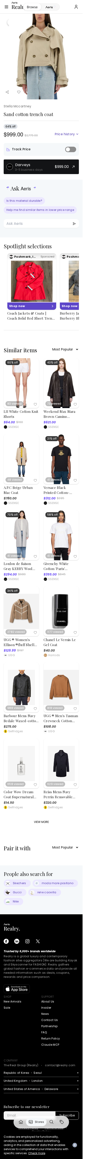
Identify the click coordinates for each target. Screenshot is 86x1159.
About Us (47, 1001)
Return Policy (50, 1038)
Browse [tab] (32, 7)
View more (41, 822)
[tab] (50, 7)
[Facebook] (6, 941)
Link (21, 1122)
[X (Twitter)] (37, 941)
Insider (46, 1008)
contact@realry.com (60, 1065)
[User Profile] (76, 7)
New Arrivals (12, 1001)
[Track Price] (70, 149)
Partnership (49, 1026)
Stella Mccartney (17, 106)
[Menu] (6, 7)
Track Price (21, 149)
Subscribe (67, 1115)
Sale (7, 1008)
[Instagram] (27, 941)
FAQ (44, 1032)
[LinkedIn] (16, 941)
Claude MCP (50, 1045)
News (45, 1014)
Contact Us (49, 1020)
